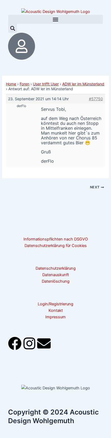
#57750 (96, 98)
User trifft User (46, 84)
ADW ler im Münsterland (83, 84)
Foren (24, 84)
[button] (55, 19)
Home (11, 84)
